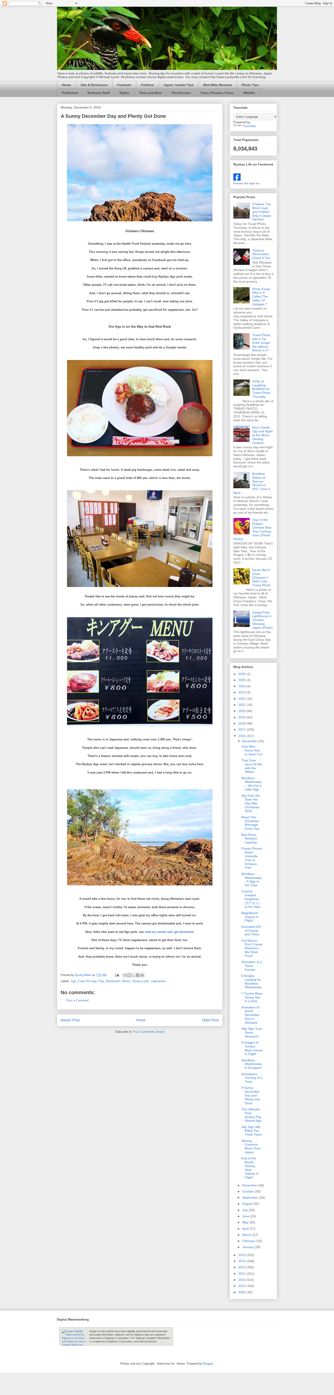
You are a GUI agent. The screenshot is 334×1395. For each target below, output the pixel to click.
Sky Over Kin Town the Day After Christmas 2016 (250, 803)
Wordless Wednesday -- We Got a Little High (251, 783)
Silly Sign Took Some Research (251, 1032)
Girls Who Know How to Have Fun (251, 750)
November (250, 1185)
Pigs (101, 981)
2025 (242, 680)
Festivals (124, 85)
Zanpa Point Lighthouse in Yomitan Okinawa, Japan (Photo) (262, 620)
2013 (242, 1267)
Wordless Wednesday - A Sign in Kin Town (251, 879)
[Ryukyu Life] (237, 179)
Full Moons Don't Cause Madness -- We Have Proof (251, 948)
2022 (242, 698)
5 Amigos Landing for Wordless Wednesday (251, 981)
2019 (242, 717)
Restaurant (113, 981)
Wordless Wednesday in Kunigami (251, 1064)
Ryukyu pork (140, 981)
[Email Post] (116, 975)
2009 (242, 1292)
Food (81, 981)
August (247, 1203)
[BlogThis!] (129, 975)
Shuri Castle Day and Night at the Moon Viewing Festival (262, 435)
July (245, 1210)
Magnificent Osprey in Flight (250, 916)
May (245, 1222)
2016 (242, 736)
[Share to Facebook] (138, 975)
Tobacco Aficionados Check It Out (261, 254)
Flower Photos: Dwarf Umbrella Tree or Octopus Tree (252, 858)
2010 (242, 1286)
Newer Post (70, 1020)
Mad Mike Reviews (217, 85)
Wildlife (249, 93)
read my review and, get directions (169, 932)
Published (70, 93)
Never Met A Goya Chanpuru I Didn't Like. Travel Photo (261, 577)
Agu (73, 981)
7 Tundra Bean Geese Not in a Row (252, 997)
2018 (242, 723)
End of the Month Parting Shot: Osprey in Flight (250, 1167)
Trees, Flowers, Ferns (217, 93)
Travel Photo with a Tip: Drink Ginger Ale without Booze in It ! (261, 342)
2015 (242, 1255)
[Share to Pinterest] (142, 975)
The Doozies (181, 93)
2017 (242, 729)
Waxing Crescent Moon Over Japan (251, 1146)
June (246, 1216)
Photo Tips (250, 85)
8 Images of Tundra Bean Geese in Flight (252, 1048)
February (249, 1241)
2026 (242, 674)
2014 (242, 1261)
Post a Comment (77, 1000)
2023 (242, 692)
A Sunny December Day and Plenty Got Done (250, 1095)
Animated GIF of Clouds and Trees (251, 930)
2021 (242, 705)
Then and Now (150, 93)
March (247, 1235)
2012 (242, 1273)
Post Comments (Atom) (149, 1031)
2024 (242, 686)
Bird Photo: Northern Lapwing (249, 838)
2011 (242, 1280)
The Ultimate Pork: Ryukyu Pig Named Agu (251, 1114)
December (250, 741)
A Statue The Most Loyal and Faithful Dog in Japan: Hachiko (262, 211)
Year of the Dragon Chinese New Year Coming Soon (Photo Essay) (252, 529)
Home (66, 85)
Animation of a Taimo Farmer (251, 965)
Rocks (126, 981)
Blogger (208, 1363)
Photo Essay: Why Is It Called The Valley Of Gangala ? (261, 296)
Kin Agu (91, 981)
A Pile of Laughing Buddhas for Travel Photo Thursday (261, 389)
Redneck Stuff (98, 93)
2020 (242, 711)
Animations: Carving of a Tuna (251, 1078)
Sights (124, 93)
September (250, 1197)
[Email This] (125, 975)
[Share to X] (133, 975)
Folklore (147, 85)
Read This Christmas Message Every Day (250, 822)
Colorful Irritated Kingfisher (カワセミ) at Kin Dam (251, 899)
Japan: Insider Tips (179, 85)
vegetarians (158, 981)
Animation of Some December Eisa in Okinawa (250, 1015)
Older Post (210, 1020)
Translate (249, 126)
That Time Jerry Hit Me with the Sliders (251, 766)
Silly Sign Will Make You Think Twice (251, 1130)
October (248, 1191)
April (245, 1228)
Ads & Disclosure (94, 85)
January (248, 1247)
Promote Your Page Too (246, 183)
